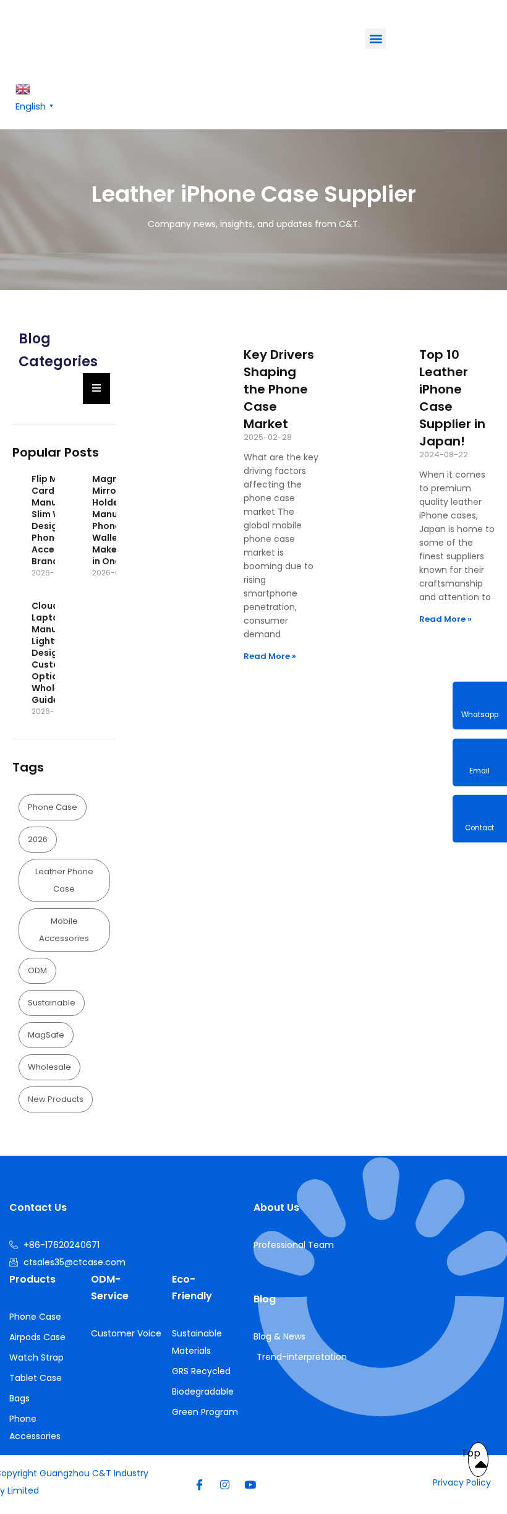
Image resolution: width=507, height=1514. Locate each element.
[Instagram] (225, 1484)
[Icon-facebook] (199, 1484)
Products (32, 1279)
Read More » (270, 656)
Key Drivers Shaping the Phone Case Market (279, 389)
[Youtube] (250, 1484)
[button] (375, 38)
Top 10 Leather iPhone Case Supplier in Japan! (452, 398)
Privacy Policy (462, 1482)
